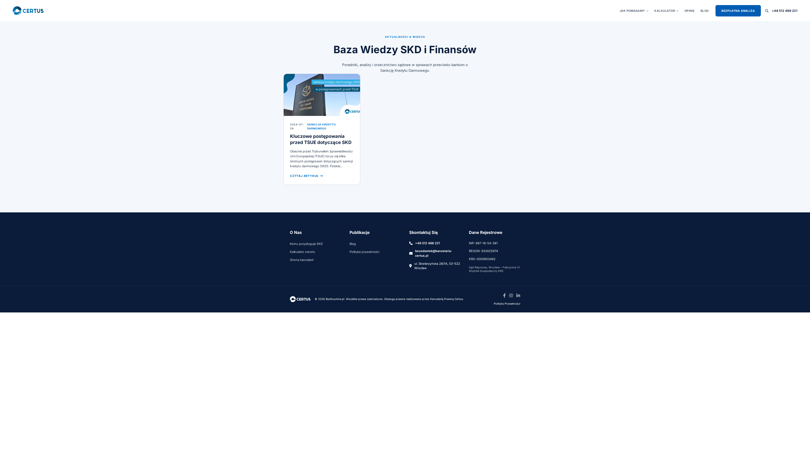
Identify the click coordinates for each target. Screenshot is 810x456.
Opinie (689, 10)
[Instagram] (511, 295)
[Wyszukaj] (766, 11)
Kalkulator (664, 10)
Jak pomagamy (632, 10)
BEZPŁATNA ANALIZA (738, 10)
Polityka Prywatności (507, 303)
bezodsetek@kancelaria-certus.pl (433, 253)
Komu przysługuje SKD (306, 244)
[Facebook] (504, 295)
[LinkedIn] (518, 295)
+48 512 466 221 (785, 10)
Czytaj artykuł (304, 176)
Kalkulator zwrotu (302, 252)
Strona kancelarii (301, 260)
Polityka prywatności (364, 252)
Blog (705, 10)
